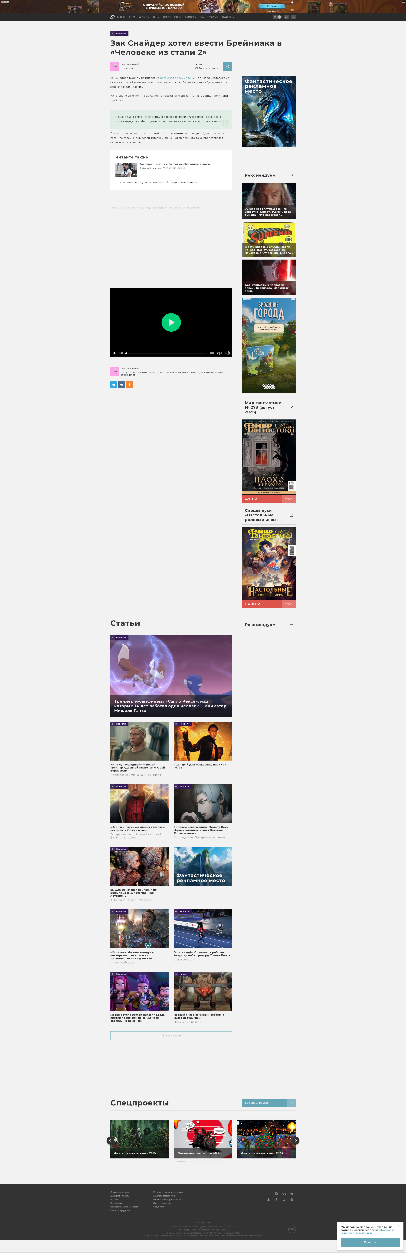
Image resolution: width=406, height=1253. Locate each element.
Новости (121, 34)
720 (227, 342)
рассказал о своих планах (177, 77)
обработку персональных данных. (368, 1232)
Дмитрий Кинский (130, 64)
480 (227, 346)
